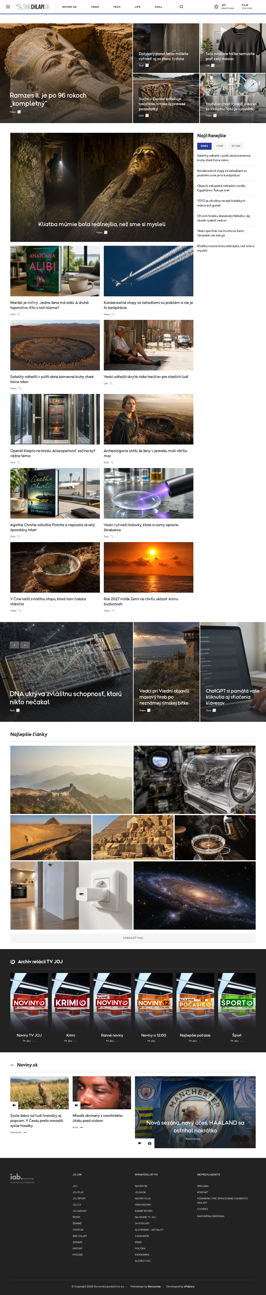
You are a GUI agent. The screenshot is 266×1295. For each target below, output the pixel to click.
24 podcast (142, 1223)
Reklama (203, 1186)
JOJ (75, 1186)
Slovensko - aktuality (149, 1230)
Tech (117, 7)
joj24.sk (140, 1192)
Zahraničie (142, 1236)
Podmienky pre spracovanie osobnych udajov (222, 1200)
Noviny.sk (141, 1186)
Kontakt (202, 1192)
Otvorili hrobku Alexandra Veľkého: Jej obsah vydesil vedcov (223, 218)
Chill (158, 7)
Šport (76, 1217)
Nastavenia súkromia (210, 1216)
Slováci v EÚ (142, 1261)
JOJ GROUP (79, 1211)
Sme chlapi (80, 1236)
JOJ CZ (77, 1205)
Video (95, 7)
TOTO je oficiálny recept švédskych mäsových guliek (221, 203)
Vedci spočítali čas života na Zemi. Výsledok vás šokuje (220, 233)
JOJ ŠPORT (79, 1198)
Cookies (202, 1209)
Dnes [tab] (204, 146)
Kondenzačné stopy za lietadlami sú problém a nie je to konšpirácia (222, 173)
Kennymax (154, 1286)
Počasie (78, 1255)
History (78, 1248)
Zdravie (77, 1242)
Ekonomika (142, 1255)
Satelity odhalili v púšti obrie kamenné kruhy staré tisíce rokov (223, 158)
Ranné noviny (144, 1211)
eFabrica (189, 1286)
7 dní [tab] (219, 146)
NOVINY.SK (69, 7)
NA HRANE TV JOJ (145, 1217)
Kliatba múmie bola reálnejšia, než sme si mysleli (226, 248)
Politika (140, 1248)
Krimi (138, 1242)
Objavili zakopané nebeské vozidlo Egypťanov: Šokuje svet (221, 188)
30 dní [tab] (236, 146)
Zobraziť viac (133, 938)
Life (138, 7)
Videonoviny (143, 1205)
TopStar (78, 1230)
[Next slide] (25, 644)
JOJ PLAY (78, 1192)
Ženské (77, 1223)
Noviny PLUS (142, 1198)
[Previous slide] (14, 644)
